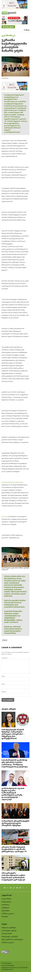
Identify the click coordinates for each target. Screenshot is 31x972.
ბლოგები (5, 916)
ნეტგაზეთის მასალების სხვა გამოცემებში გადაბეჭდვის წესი (15, 968)
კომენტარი (5, 907)
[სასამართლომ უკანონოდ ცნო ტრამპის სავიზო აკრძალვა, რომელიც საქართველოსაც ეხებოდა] (15, 750)
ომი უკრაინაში (7, 933)
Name (3, 676)
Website (4, 691)
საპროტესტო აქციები (9, 930)
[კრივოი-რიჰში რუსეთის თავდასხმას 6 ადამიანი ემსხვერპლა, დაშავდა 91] (15, 837)
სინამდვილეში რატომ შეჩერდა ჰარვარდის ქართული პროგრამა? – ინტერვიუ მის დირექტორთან (13, 734)
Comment (5, 658)
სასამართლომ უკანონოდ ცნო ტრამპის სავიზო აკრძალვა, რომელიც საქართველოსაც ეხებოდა (15, 763)
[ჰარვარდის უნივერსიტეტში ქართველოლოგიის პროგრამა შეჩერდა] (15, 811)
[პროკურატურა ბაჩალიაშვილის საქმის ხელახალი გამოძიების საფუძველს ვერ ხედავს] (15, 863)
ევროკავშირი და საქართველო (12, 939)
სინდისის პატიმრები (9, 927)
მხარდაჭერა (8, 27)
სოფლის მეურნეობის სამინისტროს (12, 482)
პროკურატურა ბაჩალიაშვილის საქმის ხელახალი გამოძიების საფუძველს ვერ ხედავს (13, 876)
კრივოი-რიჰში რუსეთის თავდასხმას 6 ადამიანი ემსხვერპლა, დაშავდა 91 (14, 849)
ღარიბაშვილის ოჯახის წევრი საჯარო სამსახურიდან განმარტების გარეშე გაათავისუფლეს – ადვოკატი (13, 794)
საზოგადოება (6, 902)
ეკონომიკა (8, 35)
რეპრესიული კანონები (10, 936)
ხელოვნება (6, 910)
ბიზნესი (4, 640)
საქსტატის (5, 516)
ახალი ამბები (6, 899)
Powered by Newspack (8, 965)
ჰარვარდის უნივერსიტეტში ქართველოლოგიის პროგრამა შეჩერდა (15, 823)
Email (3, 684)
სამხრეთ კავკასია (8, 913)
